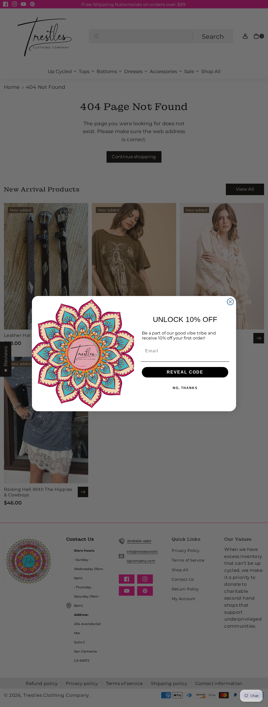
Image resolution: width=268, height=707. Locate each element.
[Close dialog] (230, 302)
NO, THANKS (185, 388)
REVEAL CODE (185, 372)
